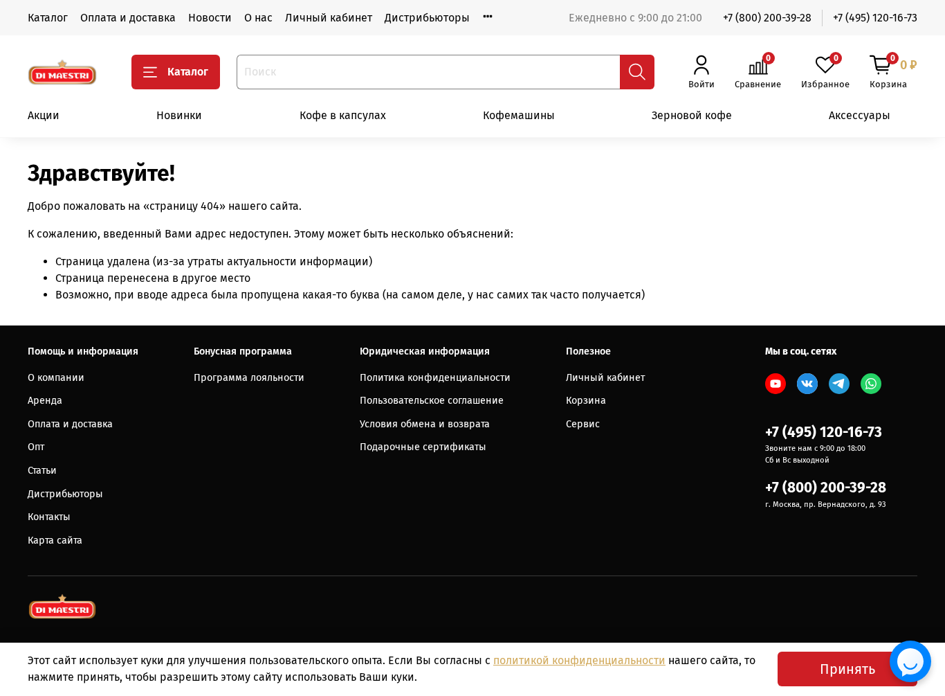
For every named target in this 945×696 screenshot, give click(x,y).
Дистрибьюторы (427, 17)
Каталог (48, 17)
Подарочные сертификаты (423, 447)
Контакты (49, 517)
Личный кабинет (328, 17)
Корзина (586, 401)
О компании (56, 378)
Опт (36, 447)
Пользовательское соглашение (432, 401)
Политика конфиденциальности (435, 378)
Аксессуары (859, 115)
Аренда (45, 401)
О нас (258, 17)
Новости (210, 17)
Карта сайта (55, 540)
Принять (847, 669)
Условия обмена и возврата (425, 424)
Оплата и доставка (128, 17)
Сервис (583, 424)
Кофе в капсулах (343, 115)
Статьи (42, 470)
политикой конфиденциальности (579, 660)
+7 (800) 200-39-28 (767, 17)
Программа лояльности (249, 378)
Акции (43, 115)
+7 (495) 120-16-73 (875, 17)
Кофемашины (519, 115)
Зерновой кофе (692, 115)
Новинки (179, 115)
